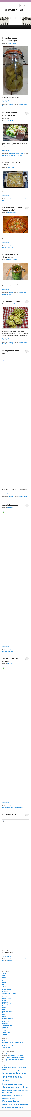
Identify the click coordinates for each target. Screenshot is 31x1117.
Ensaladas (5, 991)
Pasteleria (4, 1009)
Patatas (21, 153)
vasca (16, 1107)
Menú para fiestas (10, 1101)
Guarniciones (5, 997)
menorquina (5, 1095)
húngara (26, 1090)
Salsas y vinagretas (7, 1025)
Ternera (4, 1030)
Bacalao (4, 977)
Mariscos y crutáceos (7, 1004)
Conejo (4, 986)
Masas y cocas (6, 1005)
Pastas (4, 1007)
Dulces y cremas (6, 989)
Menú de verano (8, 1098)
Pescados (4, 1016)
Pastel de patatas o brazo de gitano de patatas (10, 115)
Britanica (20, 1067)
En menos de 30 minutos (14, 1072)
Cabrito (4, 980)
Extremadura (9, 1090)
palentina (4, 1107)
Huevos (4, 1000)
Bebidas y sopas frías (7, 979)
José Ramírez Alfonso (12, 9)
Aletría (8, 1061)
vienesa (19, 1107)
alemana (4, 1067)
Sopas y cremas (6, 1029)
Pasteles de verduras (14, 153)
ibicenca (4, 1093)
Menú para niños (9, 807)
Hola (3, 1040)
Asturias (13, 1067)
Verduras (11, 104)
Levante (18, 1092)
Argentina (8, 1067)
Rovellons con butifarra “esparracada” (12, 208)
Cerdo (3, 984)
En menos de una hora (15, 1087)
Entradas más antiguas (8, 965)
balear (16, 1067)
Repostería (5, 1023)
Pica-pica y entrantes (7, 1018)
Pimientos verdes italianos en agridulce (11, 39)
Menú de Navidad (15, 1095)
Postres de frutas (6, 1021)
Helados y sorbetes (7, 998)
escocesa (4, 1090)
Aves (3, 975)
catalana (6, 1069)
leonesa (14, 1092)
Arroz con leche (6, 1047)
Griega (23, 1090)
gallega (19, 1090)
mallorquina (22, 1092)
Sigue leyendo (6, 101)
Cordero (4, 988)
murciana (9, 294)
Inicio (4, 27)
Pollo (3, 1020)
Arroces (4, 973)
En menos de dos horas (7, 155)
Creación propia (16, 1070)
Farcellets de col (9, 814)
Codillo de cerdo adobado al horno (15, 1057)
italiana (7, 498)
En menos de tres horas (12, 1084)
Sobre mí (20, 27)
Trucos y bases (6, 1032)
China (11, 1070)
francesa (15, 1090)
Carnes (4, 982)
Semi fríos (5, 1027)
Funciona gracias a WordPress (15, 1114)
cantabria (24, 1067)
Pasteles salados (6, 1013)
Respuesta (9, 960)
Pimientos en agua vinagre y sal (10, 255)
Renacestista (10, 1107)
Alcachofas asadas (10, 505)
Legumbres (5, 1002)
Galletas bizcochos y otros (9, 993)
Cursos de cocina (11, 27)
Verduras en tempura (11, 301)
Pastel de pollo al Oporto (12, 1054)
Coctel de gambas (7, 1044)
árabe (23, 1107)
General (4, 995)
